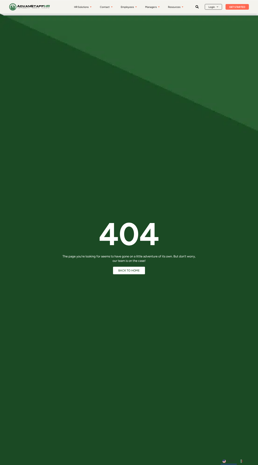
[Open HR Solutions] (91, 7)
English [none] (231, 460)
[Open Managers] (159, 7)
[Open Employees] (136, 7)
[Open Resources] (182, 7)
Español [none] (249, 460)
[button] (197, 7)
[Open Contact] (112, 7)
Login (212, 6)
